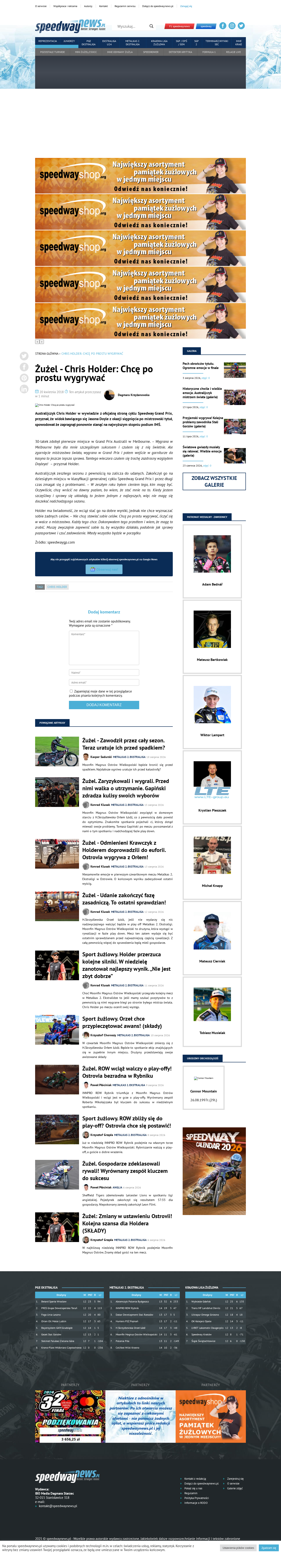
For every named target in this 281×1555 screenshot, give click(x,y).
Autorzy (88, 6)
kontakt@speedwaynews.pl (58, 1506)
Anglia (117, 1187)
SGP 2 (196, 42)
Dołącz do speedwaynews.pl (157, 6)
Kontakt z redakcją (195, 1479)
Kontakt (103, 6)
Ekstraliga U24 (109, 42)
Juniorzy (69, 41)
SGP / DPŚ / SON (181, 42)
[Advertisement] (140, 125)
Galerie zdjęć (235, 1488)
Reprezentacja (47, 41)
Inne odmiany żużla (120, 52)
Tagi (40, 587)
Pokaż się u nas (193, 1488)
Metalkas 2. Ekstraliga (132, 42)
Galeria (191, 351)
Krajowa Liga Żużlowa (159, 42)
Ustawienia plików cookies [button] (238, 1548)
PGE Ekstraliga (88, 42)
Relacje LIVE (233, 52)
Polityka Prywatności (196, 1498)
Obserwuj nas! (107, 569)
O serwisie (41, 6)
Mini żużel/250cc (86, 52)
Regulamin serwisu (125, 6)
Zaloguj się (186, 6)
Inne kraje (238, 42)
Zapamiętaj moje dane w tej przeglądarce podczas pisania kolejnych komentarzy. (100, 693)
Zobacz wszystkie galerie (214, 481)
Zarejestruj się (235, 1479)
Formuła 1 (209, 52)
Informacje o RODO (196, 1503)
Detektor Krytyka (180, 52)
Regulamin (190, 1493)
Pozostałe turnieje (52, 52)
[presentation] (37, 341)
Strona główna (46, 354)
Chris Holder (57, 587)
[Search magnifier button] (151, 26)
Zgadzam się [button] (268, 1548)
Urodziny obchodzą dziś (202, 1058)
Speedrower (151, 52)
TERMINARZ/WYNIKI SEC (216, 42)
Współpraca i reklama (65, 6)
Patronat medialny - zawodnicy (207, 517)
